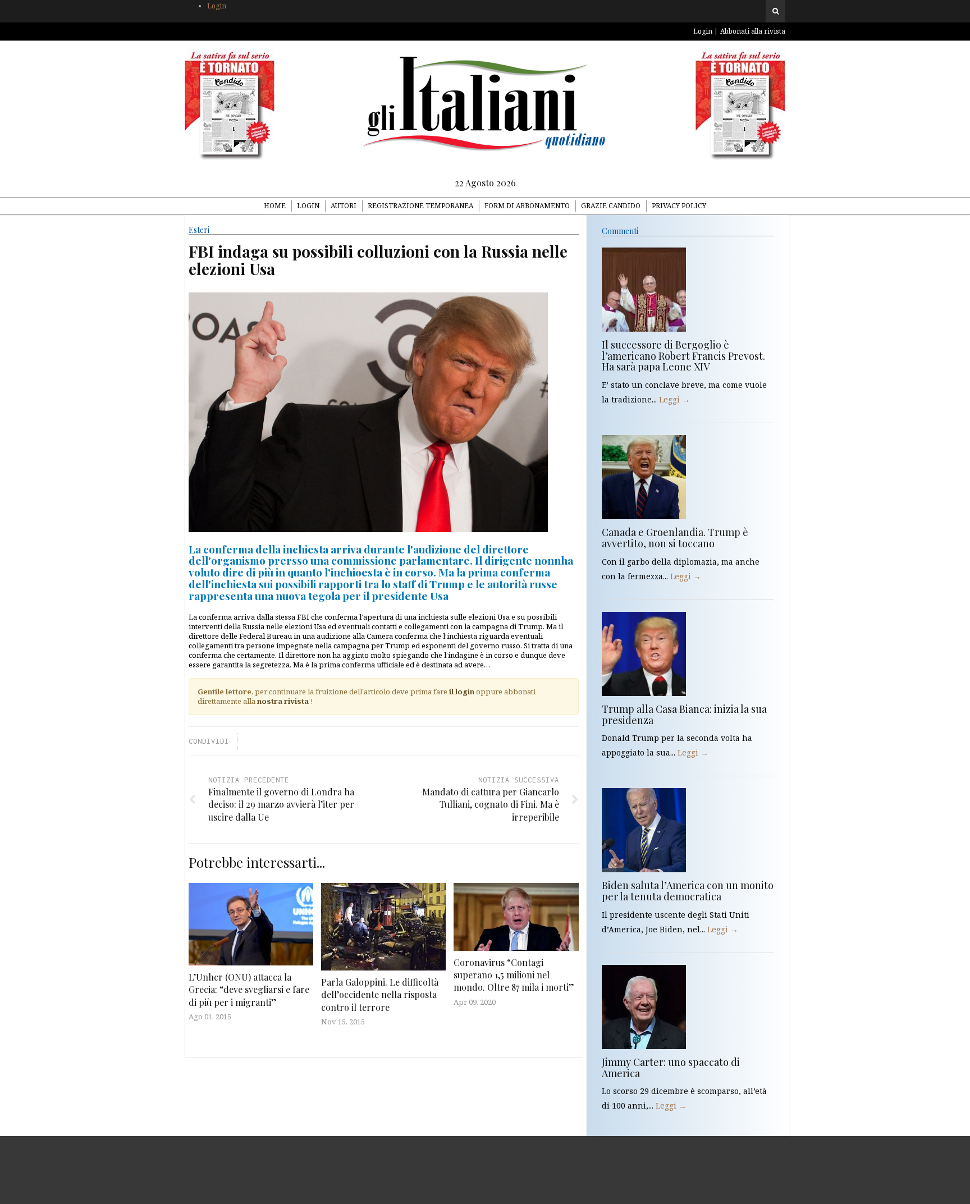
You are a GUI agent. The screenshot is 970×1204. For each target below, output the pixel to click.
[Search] (775, 11)
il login (461, 691)
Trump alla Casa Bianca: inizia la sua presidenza (684, 714)
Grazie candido (610, 205)
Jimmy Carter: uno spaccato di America (671, 1067)
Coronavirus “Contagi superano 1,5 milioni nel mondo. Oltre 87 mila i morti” (514, 975)
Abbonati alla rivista (752, 31)
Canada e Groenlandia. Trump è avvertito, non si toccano (675, 537)
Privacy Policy (679, 205)
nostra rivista (283, 701)
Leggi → (674, 399)
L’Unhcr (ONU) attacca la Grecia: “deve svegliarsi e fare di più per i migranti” (249, 989)
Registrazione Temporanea (420, 205)
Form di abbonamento (527, 205)
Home (275, 205)
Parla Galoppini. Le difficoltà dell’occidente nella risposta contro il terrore (379, 994)
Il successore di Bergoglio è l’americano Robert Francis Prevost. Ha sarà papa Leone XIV (683, 356)
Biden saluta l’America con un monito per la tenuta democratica (688, 890)
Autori (343, 205)
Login (216, 6)
